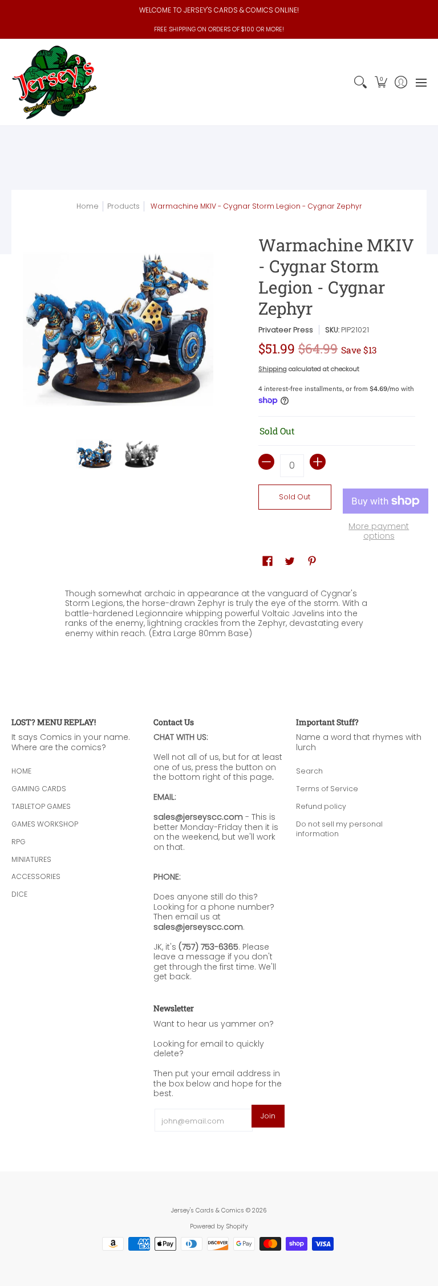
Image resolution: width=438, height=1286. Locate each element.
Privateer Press (285, 330)
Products (123, 206)
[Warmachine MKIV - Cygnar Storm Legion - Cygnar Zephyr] (94, 454)
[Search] (361, 82)
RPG (18, 842)
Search (309, 771)
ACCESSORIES (35, 876)
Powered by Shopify (219, 1226)
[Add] (318, 462)
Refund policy (321, 806)
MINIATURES (31, 859)
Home (87, 206)
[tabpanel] (219, 616)
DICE (19, 894)
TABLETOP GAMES (41, 806)
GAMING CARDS (38, 788)
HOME (21, 771)
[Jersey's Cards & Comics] (54, 82)
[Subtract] (266, 462)
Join (268, 1116)
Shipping (272, 368)
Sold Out (294, 497)
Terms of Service (327, 788)
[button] (381, 82)
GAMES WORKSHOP (44, 824)
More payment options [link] (378, 532)
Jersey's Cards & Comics (207, 1210)
